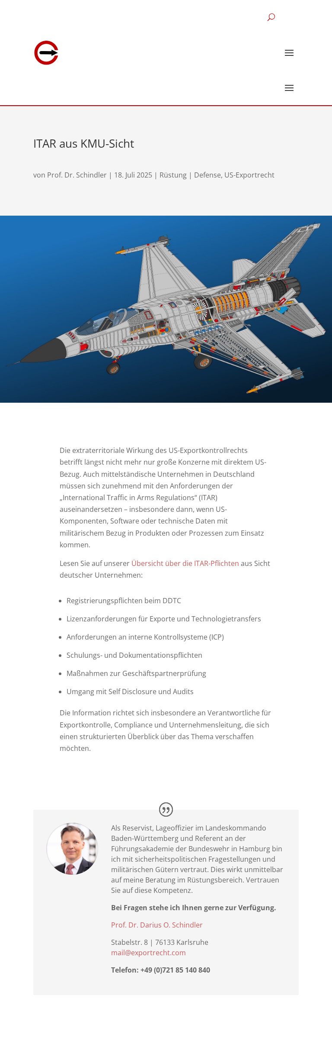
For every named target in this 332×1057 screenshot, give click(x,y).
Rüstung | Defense (190, 175)
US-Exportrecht (249, 175)
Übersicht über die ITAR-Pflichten (185, 563)
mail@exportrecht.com (148, 952)
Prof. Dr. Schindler (77, 175)
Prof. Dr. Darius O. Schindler (157, 925)
